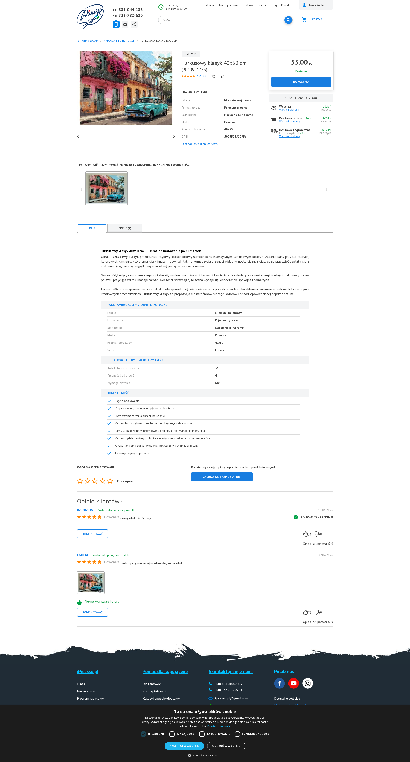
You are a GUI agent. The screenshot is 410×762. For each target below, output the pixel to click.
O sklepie (209, 5)
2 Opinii (202, 76)
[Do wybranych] (213, 76)
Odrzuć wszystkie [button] (226, 746)
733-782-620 (131, 15)
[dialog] (205, 733)
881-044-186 (131, 9)
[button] (205, 755)
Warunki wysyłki (289, 110)
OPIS (92, 228)
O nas (81, 684)
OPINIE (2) (124, 228)
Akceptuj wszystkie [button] (184, 746)
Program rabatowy (90, 698)
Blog (274, 5)
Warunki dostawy (289, 121)
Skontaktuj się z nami (231, 671)
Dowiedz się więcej (219, 726)
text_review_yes (305, 534)
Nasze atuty (86, 691)
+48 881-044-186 (228, 684)
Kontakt (285, 5)
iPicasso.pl (87, 671)
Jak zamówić (152, 684)
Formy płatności (228, 5)
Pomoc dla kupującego (165, 671)
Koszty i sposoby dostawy (161, 698)
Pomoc (262, 5)
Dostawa (248, 5)
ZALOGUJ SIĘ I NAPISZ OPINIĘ (221, 477)
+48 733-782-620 (228, 690)
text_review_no (317, 534)
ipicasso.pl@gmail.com (231, 698)
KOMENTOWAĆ (92, 534)
